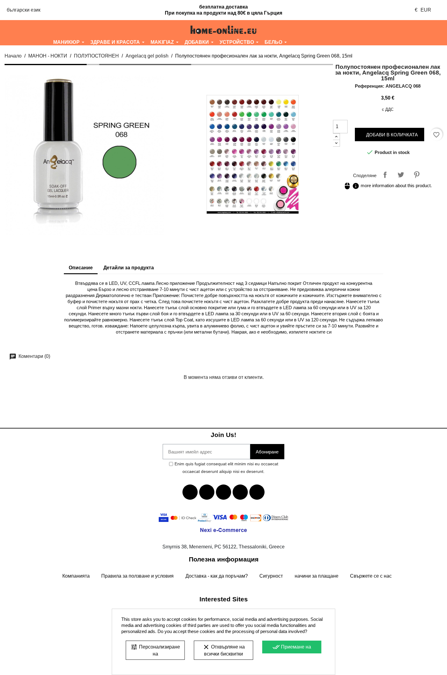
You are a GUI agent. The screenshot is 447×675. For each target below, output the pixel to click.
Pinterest (417, 175)
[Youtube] (223, 492)
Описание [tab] (81, 267)
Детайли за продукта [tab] (128, 267)
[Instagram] (240, 492)
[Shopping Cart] (410, 30)
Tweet (401, 175)
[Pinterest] (257, 492)
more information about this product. (388, 185)
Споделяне (385, 175)
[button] (37, 29)
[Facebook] (190, 492)
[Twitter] (206, 492)
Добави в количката (391, 134)
